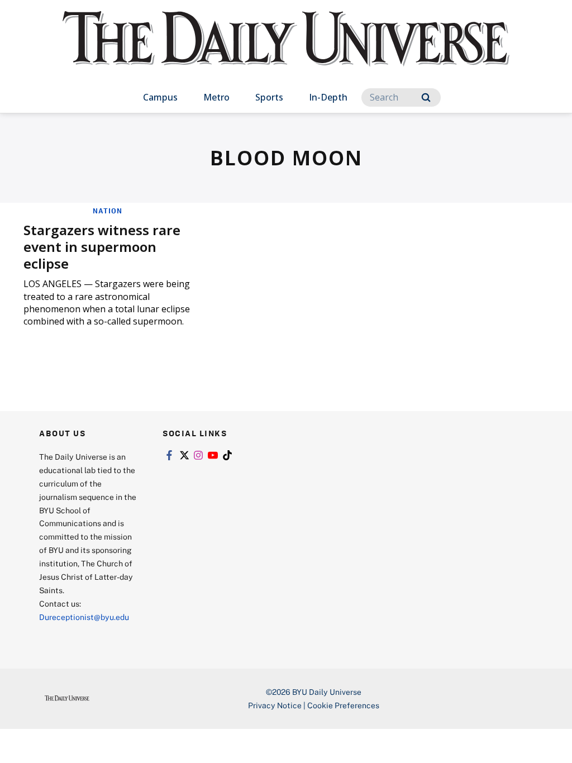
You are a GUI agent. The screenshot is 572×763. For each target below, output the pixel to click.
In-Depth (328, 97)
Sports (269, 97)
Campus (160, 97)
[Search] (426, 97)
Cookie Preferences (343, 705)
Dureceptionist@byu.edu (84, 617)
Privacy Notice (275, 705)
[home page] (286, 50)
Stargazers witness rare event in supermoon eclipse (101, 247)
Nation (107, 210)
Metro (216, 97)
